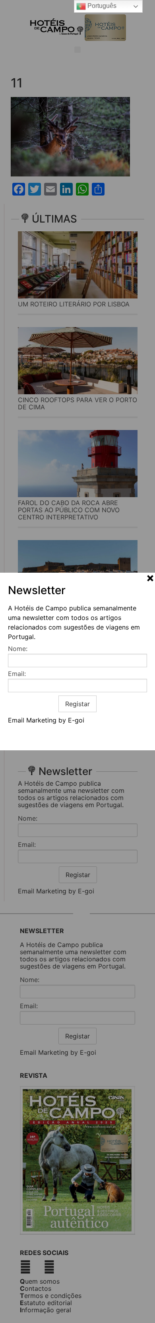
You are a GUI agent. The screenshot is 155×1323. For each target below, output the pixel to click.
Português (101, 5)
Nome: (17, 648)
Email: (17, 673)
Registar (77, 704)
